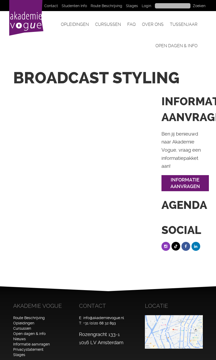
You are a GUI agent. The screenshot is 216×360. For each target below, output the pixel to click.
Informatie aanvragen (31, 344)
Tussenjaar (184, 24)
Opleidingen (75, 24)
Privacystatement (28, 349)
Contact (51, 6)
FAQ (131, 24)
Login (146, 6)
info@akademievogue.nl (103, 318)
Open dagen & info (176, 45)
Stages (132, 6)
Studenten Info (74, 6)
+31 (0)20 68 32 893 (99, 323)
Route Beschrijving (106, 6)
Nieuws (19, 339)
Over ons (153, 24)
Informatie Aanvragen (185, 183)
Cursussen (108, 24)
